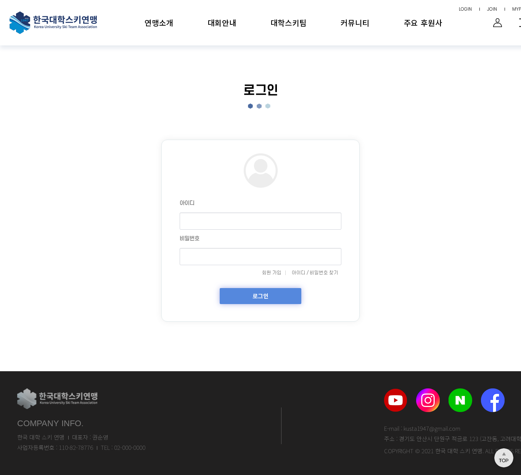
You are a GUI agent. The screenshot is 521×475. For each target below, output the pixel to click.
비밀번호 (189, 238)
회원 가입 (271, 272)
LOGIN (465, 9)
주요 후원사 (423, 22)
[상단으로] (503, 457)
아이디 (187, 203)
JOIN (492, 9)
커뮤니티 (355, 22)
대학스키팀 (288, 22)
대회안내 (221, 22)
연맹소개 (159, 22)
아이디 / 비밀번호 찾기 (315, 272)
